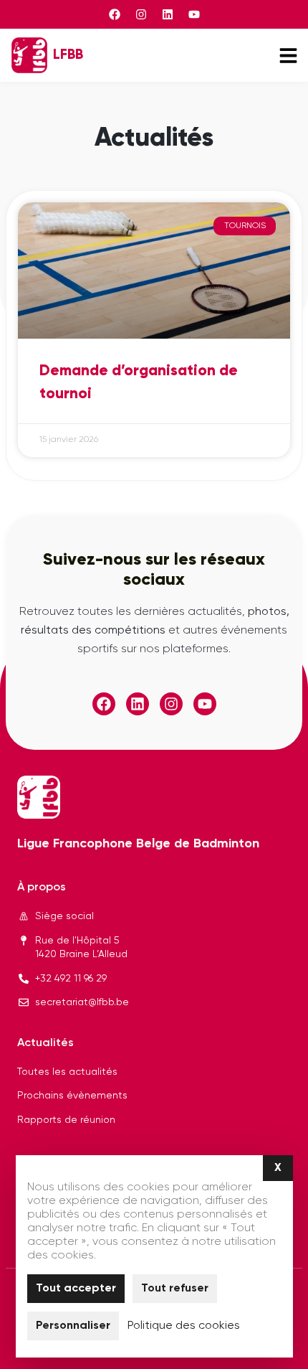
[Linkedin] (167, 14)
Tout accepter (76, 1288)
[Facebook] (114, 14)
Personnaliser (73, 1326)
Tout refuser (174, 1288)
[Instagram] (141, 14)
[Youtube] (194, 14)
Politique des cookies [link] (183, 1326)
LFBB (68, 55)
